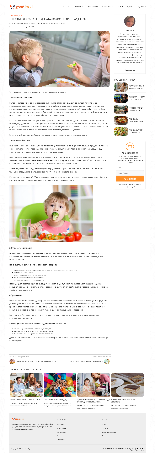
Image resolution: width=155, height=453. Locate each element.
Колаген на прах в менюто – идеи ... (136, 87)
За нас (104, 425)
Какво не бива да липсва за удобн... (136, 109)
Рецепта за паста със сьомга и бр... (136, 131)
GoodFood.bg (26, 449)
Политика (105, 436)
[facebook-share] (132, 449)
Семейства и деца (125, 7)
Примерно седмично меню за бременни (86, 361)
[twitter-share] (137, 449)
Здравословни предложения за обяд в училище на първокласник (93, 400)
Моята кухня (93, 7)
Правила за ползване (109, 432)
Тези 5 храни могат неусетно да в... (137, 98)
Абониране (130, 178)
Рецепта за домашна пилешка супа (25, 399)
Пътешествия (107, 7)
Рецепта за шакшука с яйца (136, 120)
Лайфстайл (78, 7)
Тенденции (141, 7)
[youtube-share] (142, 449)
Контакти (105, 428)
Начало (66, 7)
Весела (130, 30)
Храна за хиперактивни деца (55, 399)
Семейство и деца (63, 436)
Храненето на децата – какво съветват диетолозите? (37, 361)
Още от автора (130, 70)
